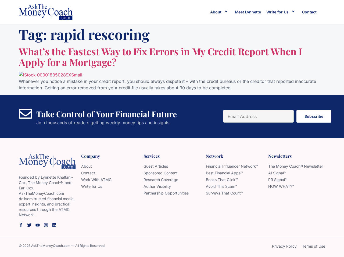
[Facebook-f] (21, 225)
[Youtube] (37, 225)
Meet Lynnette (248, 12)
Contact (309, 12)
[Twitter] (29, 225)
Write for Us (277, 12)
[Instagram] (46, 225)
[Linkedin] (54, 225)
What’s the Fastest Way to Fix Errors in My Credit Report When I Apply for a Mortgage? (160, 56)
